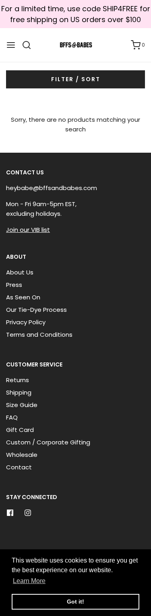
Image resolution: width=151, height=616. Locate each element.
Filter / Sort (75, 79)
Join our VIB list (28, 229)
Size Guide (21, 405)
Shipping (18, 392)
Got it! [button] (75, 601)
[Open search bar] (29, 45)
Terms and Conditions (39, 334)
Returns (17, 380)
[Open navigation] (11, 45)
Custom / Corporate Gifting (48, 442)
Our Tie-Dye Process (36, 309)
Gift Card (20, 430)
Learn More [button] (29, 580)
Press (14, 284)
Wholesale (21, 454)
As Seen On (23, 297)
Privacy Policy (26, 322)
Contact (19, 467)
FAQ (12, 417)
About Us (19, 272)
